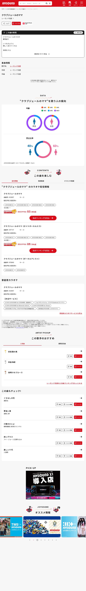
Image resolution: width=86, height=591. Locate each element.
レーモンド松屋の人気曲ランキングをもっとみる (64, 383)
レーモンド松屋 (21, 9)
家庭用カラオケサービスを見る (71, 313)
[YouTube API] (20, 327)
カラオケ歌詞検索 (10, 9)
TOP (3, 9)
